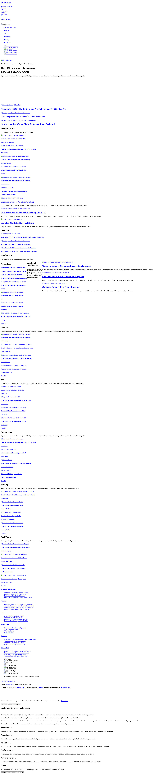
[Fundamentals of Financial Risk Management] (55, 272)
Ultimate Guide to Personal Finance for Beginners (16, 180)
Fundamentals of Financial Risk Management (63, 276)
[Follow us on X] (8, 49)
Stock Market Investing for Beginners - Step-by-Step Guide (18, 149)
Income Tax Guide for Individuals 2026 (12, 390)
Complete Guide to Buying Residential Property (15, 159)
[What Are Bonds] (6, 460)
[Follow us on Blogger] (78, 670)
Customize (4, 704)
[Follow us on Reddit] (78, 667)
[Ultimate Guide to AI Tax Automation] (12, 292)
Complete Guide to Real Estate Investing (60, 287)
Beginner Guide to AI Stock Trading (17, 202)
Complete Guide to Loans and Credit (12, 526)
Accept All (17, 704)
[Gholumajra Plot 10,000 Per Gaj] (10, 105)
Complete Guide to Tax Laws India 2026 (13, 138)
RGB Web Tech (65, 687)
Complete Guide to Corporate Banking (12, 505)
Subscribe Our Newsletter (8, 681)
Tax (2, 9)
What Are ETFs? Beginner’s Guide (11, 474)
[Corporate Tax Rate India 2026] (10, 397)
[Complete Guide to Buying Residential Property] (15, 156)
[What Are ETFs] (6, 470)
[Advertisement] (77, 90)
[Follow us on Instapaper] (78, 673)
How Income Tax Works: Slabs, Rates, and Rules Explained (28, 124)
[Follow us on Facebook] (11, 46)
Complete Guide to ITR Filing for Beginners (14, 278)
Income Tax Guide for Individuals (13, 616)
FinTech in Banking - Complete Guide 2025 (14, 191)
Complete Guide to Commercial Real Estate (14, 558)
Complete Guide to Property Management (13, 579)
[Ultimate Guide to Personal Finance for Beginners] (15, 177)
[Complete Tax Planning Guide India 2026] (13, 418)
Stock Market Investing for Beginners (14, 628)
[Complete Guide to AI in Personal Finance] (13, 166)
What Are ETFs (8, 632)
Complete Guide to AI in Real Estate (17, 223)
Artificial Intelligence (7, 6)
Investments (4, 11)
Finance (3, 8)
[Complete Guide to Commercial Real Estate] (14, 554)
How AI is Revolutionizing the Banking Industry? (23, 212)
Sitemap (40, 687)
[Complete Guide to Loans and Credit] (12, 523)
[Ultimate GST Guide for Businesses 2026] (13, 407)
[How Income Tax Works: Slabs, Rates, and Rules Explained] (18, 120)
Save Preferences (12, 772)
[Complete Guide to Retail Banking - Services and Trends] (17, 491)
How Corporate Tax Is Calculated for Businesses (23, 117)
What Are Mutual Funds (11, 629)
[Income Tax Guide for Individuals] (11, 386)
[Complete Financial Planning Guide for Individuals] (16, 355)
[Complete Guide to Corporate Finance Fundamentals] (57, 262)
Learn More (64, 701)
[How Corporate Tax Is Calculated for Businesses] (15, 113)
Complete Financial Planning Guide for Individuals (16, 358)
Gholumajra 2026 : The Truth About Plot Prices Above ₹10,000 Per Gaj (33, 109)
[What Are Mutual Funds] (8, 449)
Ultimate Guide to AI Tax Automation (12, 295)
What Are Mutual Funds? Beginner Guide (13, 271)
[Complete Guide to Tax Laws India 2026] (13, 135)
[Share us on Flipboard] (78, 672)
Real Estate (4, 14)
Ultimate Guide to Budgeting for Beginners (14, 369)
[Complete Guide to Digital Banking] (11, 512)
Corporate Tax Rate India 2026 (13, 617)
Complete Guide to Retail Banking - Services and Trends (18, 495)
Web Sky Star (20, 687)
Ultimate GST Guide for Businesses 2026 (13, 267)
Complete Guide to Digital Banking (11, 274)
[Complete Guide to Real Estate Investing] (54, 283)
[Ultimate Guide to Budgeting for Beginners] (13, 365)
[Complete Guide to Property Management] (13, 575)
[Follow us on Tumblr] (78, 668)
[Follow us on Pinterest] (10, 52)
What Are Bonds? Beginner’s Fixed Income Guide (16, 463)
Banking (3, 12)
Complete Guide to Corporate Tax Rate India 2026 (16, 400)
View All (3, 323)
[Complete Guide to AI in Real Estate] (12, 219)
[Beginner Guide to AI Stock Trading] (12, 198)
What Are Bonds (9, 631)
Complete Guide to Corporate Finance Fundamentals (66, 266)
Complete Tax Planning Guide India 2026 (13, 421)
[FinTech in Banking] (7, 187)
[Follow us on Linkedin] (10, 50)
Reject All (10, 704)
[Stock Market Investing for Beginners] (12, 145)
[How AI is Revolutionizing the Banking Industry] (15, 208)
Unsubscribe (9, 684)
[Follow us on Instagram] (11, 47)
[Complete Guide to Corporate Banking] (12, 502)
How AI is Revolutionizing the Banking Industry (18, 597)
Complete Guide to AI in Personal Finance (13, 170)
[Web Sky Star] (6, 2)
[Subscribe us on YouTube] (10, 54)
